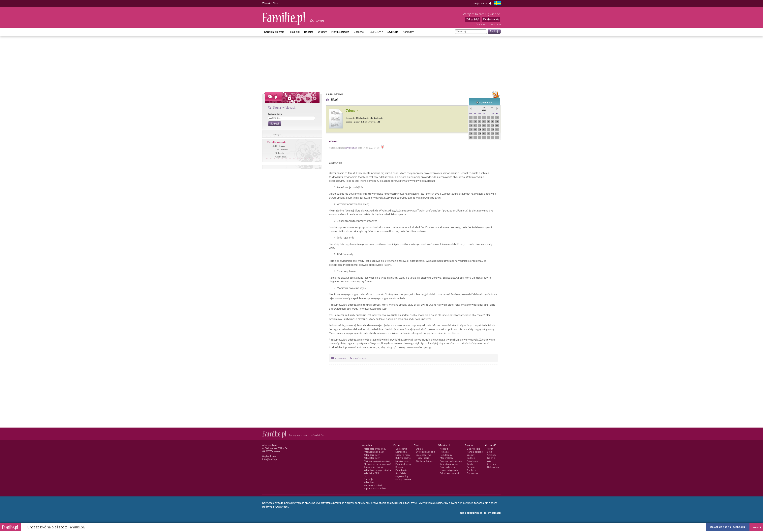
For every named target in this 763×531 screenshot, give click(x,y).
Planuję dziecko (340, 31)
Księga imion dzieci (373, 467)
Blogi (329, 93)
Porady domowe (403, 479)
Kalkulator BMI (371, 473)
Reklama (444, 451)
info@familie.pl (269, 459)
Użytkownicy (401, 476)
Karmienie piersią (274, 31)
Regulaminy (446, 455)
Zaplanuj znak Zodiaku (375, 488)
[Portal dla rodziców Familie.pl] (284, 23)
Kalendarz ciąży (372, 455)
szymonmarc (485, 102)
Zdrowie (359, 31)
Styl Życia (471, 470)
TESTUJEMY (375, 31)
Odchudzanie (281, 156)
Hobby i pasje (278, 146)
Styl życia (392, 31)
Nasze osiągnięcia (449, 470)
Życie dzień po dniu (426, 451)
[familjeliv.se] (497, 3)
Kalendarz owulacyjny (375, 448)
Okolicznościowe (424, 461)
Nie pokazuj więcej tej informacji (480, 512)
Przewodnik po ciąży (374, 451)
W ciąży (322, 31)
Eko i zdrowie (281, 149)
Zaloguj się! (472, 19)
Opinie (419, 448)
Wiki (489, 461)
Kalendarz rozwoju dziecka (377, 470)
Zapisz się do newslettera (488, 23)
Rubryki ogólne (403, 458)
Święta (470, 464)
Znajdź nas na (480, 3)
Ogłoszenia (401, 448)
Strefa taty (400, 473)
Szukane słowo (275, 114)
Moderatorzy (446, 458)
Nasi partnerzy (447, 467)
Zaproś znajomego (449, 464)
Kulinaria (279, 153)
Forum (490, 448)
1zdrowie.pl (336, 162)
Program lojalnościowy (451, 461)
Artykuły (491, 455)
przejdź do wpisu (359, 358)
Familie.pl (294, 31)
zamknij (756, 527)
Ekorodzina (401, 451)
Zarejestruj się (491, 19)
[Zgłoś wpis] (382, 147)
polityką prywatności (275, 506)
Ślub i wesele (402, 461)
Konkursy (408, 31)
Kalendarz (369, 482)
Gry (366, 476)
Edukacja (368, 479)
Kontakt (444, 448)
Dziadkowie (401, 470)
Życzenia (491, 464)
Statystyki (276, 134)
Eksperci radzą (403, 455)
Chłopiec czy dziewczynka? (377, 464)
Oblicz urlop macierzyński (377, 461)
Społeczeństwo (423, 455)
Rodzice (308, 31)
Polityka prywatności (450, 473)
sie (484, 108)
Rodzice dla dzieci (373, 485)
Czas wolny (472, 473)
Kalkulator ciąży (372, 458)
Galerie (491, 458)
